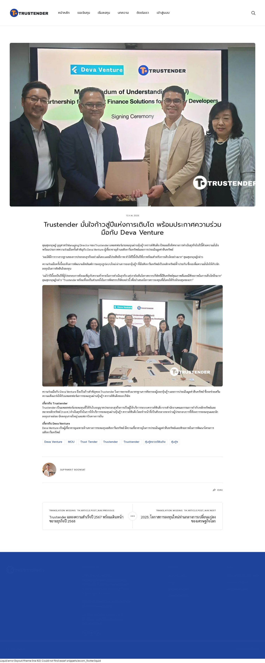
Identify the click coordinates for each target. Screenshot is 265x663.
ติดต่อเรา (143, 12)
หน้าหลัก (64, 12)
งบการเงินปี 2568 (237, 589)
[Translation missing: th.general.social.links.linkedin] (98, 633)
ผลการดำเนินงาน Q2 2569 (243, 576)
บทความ (123, 12)
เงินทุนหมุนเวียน (177, 576)
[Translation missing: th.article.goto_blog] (132, 516)
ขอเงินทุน (83, 12)
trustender (19, 649)
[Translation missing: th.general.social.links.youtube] (91, 633)
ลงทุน (171, 582)
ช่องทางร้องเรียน (178, 596)
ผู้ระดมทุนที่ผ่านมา (178, 589)
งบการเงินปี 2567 (237, 582)
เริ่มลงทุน (104, 12)
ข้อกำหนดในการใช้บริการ (247, 649)
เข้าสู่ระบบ (163, 12)
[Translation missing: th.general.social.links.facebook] (85, 633)
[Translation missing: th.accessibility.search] (253, 13)
